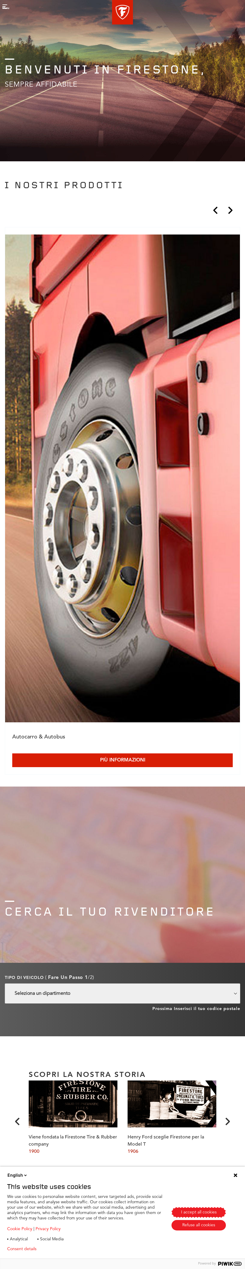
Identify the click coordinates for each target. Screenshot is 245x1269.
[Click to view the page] (122, 480)
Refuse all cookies (198, 1225)
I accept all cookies (199, 1212)
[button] (122, 12)
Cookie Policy (19, 1229)
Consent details (21, 1249)
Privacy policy (58, 1249)
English (15, 1175)
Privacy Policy (48, 1229)
